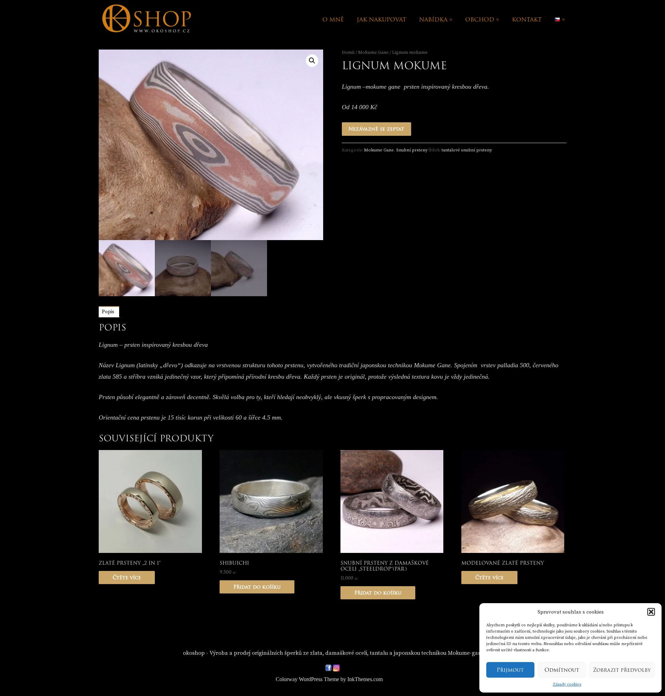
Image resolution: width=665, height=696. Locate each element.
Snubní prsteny (411, 150)
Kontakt (527, 19)
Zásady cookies (567, 684)
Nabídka (435, 19)
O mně (333, 19)
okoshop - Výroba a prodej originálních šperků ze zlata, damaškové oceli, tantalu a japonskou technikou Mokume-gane (333, 653)
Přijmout (510, 670)
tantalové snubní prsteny (467, 150)
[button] (651, 611)
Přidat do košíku (257, 587)
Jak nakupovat (381, 19)
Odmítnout (561, 670)
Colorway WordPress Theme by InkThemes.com (329, 679)
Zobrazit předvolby (622, 670)
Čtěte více (127, 577)
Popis (108, 312)
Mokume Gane (373, 52)
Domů (348, 52)
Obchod (482, 19)
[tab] (108, 311)
